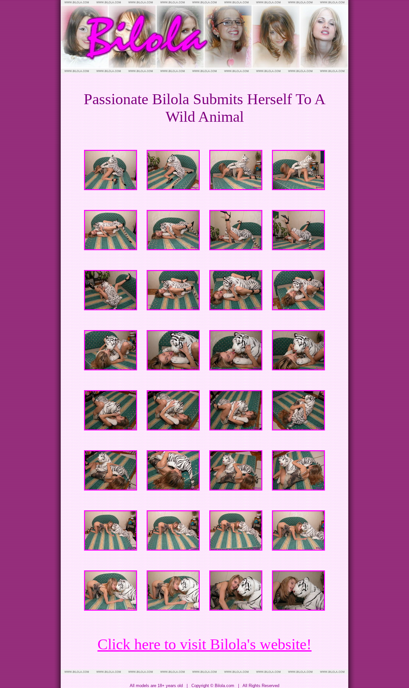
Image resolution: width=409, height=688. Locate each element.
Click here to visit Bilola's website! (204, 644)
